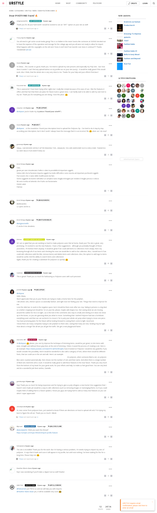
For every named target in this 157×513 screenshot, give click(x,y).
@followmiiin (55, 485)
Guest (19, 63)
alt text (28, 50)
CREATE (134, 3)
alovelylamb (21, 406)
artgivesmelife (22, 21)
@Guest (37, 125)
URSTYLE (20, 485)
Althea (19, 239)
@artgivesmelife (44, 220)
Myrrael (19, 426)
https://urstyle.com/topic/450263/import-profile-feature (37, 433)
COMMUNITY (81, 3)
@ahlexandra (43, 200)
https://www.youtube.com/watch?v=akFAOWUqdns (45, 349)
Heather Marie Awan (24, 468)
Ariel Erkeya (21, 164)
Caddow (20, 273)
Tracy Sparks (21, 38)
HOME (57, 3)
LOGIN (145, 3)
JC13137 (19, 290)
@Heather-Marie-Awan (25, 491)
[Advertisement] (131, 159)
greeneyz (20, 144)
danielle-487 (21, 340)
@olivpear (42, 108)
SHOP (68, 3)
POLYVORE (97, 3)
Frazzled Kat (21, 85)
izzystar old (21, 108)
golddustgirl (21, 381)
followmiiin (21, 446)
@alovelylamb (56, 426)
